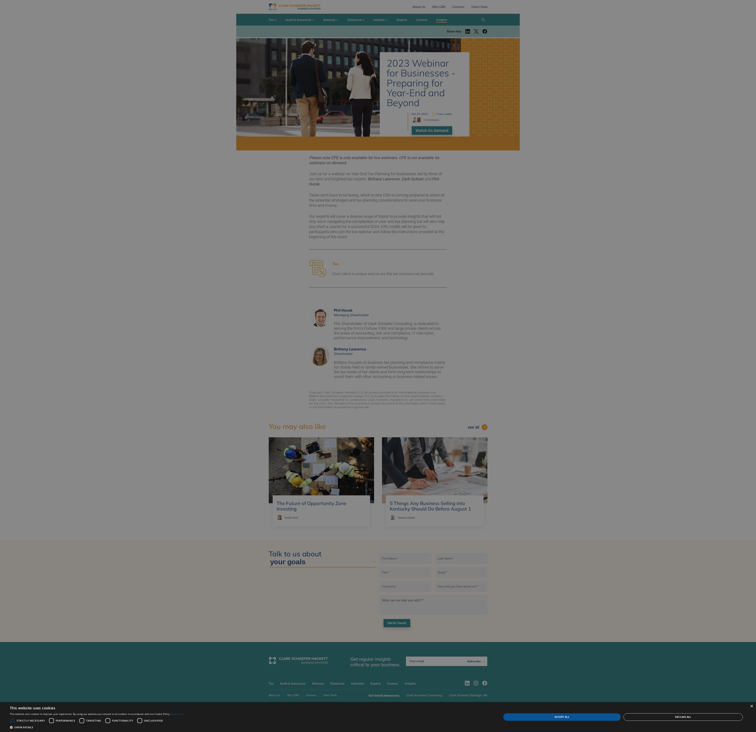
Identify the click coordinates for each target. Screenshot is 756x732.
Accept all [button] (562, 717)
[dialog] (378, 717)
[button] (96, 727)
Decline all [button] (683, 717)
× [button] (751, 706)
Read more (177, 714)
